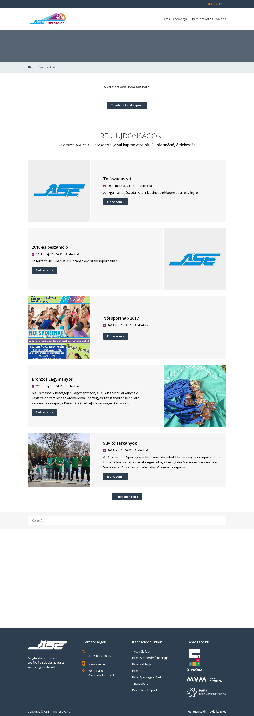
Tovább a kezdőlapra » (127, 105)
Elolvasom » (115, 202)
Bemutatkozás (202, 19)
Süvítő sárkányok (120, 443)
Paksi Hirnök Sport (144, 690)
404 (52, 67)
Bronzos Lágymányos (52, 379)
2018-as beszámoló (50, 247)
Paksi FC (137, 671)
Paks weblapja (142, 664)
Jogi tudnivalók (196, 711)
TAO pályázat (141, 651)
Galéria (221, 19)
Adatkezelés (218, 711)
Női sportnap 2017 (121, 318)
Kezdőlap (214, 4)
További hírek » (127, 497)
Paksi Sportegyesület (146, 677)
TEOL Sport (140, 683)
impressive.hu (61, 711)
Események (181, 19)
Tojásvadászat (117, 178)
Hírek (166, 19)
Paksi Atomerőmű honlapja (150, 658)
